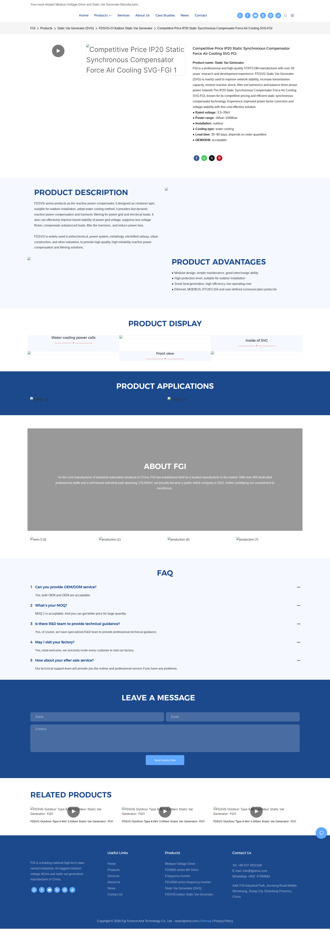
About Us (114, 882)
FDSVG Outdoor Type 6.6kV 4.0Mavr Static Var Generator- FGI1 (255, 821)
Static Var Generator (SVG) (75, 28)
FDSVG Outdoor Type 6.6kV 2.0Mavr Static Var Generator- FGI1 (72, 821)
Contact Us (115, 894)
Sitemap (205, 921)
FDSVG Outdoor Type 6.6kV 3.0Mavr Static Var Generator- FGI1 (163, 821)
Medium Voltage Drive (180, 863)
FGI (32, 28)
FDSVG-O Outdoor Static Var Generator (125, 28)
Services (113, 876)
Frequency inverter (177, 876)
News (111, 888)
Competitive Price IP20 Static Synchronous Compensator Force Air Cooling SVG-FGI (214, 28)
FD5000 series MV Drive (181, 870)
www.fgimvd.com (186, 921)
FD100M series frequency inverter (188, 882)
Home (112, 863)
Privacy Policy (223, 921)
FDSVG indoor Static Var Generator (189, 894)
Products (46, 28)
